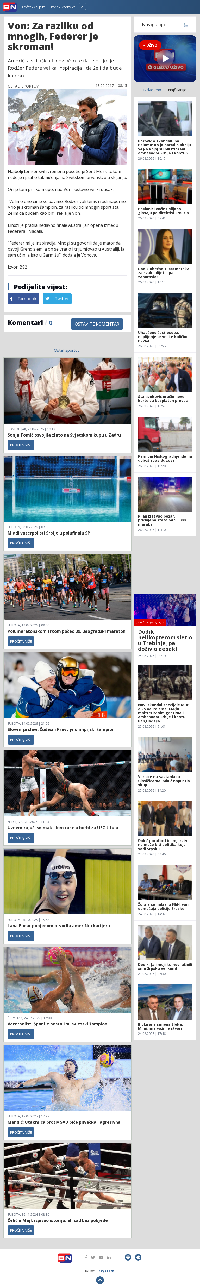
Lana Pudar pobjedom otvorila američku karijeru (59, 926)
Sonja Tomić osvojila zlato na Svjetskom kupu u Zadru (64, 435)
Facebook (26, 298)
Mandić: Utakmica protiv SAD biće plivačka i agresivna (64, 1122)
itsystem (105, 1270)
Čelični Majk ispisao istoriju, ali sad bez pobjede (58, 1220)
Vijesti (41, 7)
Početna (28, 7)
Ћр (91, 7)
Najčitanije (177, 89)
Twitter (61, 298)
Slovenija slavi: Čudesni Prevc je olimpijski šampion (61, 729)
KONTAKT (68, 7)
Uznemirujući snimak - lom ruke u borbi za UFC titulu (63, 828)
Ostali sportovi (67, 350)
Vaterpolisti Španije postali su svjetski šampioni (58, 1024)
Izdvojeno (152, 89)
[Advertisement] (165, 565)
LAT (82, 7)
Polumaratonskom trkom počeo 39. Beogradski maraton (67, 631)
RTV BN (55, 7)
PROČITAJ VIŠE (21, 445)
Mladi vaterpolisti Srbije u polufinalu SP (49, 533)
